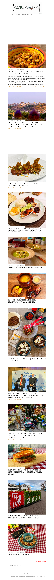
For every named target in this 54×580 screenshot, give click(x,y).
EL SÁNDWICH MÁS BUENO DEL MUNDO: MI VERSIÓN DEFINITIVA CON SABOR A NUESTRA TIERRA (25, 472)
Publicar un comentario (17, 86)
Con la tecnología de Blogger (28, 573)
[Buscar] (45, 3)
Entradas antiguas (41, 561)
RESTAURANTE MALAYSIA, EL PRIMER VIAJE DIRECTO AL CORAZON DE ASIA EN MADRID (24, 230)
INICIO (13, 14)
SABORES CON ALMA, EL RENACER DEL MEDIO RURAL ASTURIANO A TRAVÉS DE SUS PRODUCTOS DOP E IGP (25, 436)
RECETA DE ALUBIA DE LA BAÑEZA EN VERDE (25, 267)
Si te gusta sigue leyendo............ (39, 86)
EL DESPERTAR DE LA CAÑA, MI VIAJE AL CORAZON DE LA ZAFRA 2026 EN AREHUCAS (24, 517)
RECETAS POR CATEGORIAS (23, 14)
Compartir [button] (10, 86)
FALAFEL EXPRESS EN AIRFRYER (20, 554)
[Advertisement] (27, 30)
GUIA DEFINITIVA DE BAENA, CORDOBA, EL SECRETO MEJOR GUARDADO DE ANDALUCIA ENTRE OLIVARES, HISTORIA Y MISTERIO (25, 124)
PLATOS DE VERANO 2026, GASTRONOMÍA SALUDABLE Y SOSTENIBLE (23, 185)
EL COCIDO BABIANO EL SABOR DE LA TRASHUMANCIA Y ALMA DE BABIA (22, 301)
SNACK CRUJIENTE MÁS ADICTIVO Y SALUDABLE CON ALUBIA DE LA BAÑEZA (26, 72)
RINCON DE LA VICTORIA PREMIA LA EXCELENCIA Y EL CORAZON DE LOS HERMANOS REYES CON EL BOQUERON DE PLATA (26, 395)
